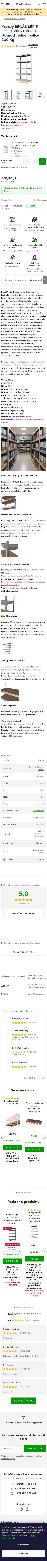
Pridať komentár (23, 952)
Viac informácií (8, 128)
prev (2, 1138)
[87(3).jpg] (10, 692)
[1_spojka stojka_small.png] (7, 649)
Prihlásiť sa (34, 1448)
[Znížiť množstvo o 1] (27, 161)
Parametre (19, 280)
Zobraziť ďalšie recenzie (34, 1078)
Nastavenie (23, 1544)
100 (42, 790)
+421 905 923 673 (26, 1488)
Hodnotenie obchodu (23, 1313)
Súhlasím (23, 1553)
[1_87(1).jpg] (8, 502)
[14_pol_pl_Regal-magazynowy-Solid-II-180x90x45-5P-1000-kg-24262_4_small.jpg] (10, 603)
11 (32, 1307)
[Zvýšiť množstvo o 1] (34, 161)
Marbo (43, 200)
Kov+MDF (40, 776)
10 (30, 1307)
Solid (41, 804)
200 (42, 783)
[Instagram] (27, 1509)
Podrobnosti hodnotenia (33, 46)
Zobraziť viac (23, 1400)
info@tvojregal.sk (26, 1484)
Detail (34, 1259)
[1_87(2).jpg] (9, 548)
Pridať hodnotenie (23, 913)
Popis (7, 280)
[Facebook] (21, 1509)
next (45, 1138)
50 (42, 797)
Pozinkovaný (38, 810)
